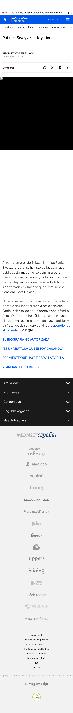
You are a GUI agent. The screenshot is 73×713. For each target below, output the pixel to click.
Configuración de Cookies (36, 649)
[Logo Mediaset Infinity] (36, 452)
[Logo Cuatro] (36, 476)
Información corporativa (36, 639)
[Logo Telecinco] (36, 464)
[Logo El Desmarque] (36, 500)
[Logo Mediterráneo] (36, 618)
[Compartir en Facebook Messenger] (60, 68)
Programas (11, 392)
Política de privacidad (36, 644)
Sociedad (43, 27)
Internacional (58, 27)
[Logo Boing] (36, 523)
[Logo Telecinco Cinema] (36, 571)
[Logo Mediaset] (36, 437)
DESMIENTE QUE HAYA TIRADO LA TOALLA (33, 358)
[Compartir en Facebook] (68, 68)
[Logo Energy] (36, 535)
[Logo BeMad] (36, 547)
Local (31, 27)
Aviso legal (36, 635)
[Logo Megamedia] (38, 684)
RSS (36, 663)
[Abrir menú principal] (68, 19)
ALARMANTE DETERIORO (20, 367)
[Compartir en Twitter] (52, 68)
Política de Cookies (36, 653)
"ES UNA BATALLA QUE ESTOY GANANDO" (33, 348)
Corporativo (12, 402)
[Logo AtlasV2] (37, 594)
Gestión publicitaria (36, 658)
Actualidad (11, 383)
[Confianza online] (36, 700)
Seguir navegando (16, 411)
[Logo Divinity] (36, 488)
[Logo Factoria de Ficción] (36, 511)
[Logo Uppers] (36, 559)
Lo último (8, 27)
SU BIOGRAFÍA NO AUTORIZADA (25, 339)
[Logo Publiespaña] (36, 606)
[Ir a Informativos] (20, 19)
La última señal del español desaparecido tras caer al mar (34, 12)
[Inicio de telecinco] (4, 19)
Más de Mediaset (15, 420)
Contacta (36, 667)
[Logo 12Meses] (36, 583)
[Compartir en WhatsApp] (45, 68)
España (20, 27)
